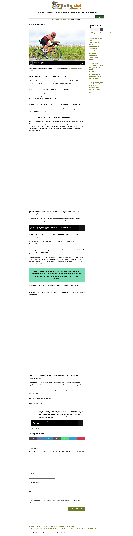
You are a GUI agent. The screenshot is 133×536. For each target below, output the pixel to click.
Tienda (73, 12)
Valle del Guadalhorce (57, 19)
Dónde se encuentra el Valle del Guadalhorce (44, 528)
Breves (78, 12)
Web (30, 491)
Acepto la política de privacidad (101, 33)
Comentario (32, 456)
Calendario (50, 12)
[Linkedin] (36, 428)
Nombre (31, 473)
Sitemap (63, 528)
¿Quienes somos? (35, 526)
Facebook (34, 398)
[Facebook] (32, 428)
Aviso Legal (70, 526)
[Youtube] (38, 428)
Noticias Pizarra (93, 55)
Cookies (45, 526)
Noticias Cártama (94, 51)
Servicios (84, 12)
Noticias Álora (93, 48)
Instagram (34, 403)
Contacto (93, 12)
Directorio (66, 12)
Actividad (57, 12)
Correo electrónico (34, 482)
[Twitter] (34, 428)
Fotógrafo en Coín (74, 528)
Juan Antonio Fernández (36, 26)
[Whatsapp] (40, 428)
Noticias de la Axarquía (89, 528)
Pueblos (64, 19)
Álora (68, 19)
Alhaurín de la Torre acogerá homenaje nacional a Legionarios (95, 78)
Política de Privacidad (57, 526)
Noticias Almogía (94, 46)
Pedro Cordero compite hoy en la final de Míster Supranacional (96, 83)
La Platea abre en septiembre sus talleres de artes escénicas (96, 72)
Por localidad (40, 12)
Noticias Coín (93, 53)
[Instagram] (30, 428)
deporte (72, 68)
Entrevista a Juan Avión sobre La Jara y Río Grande (96, 67)
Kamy (65, 532)
